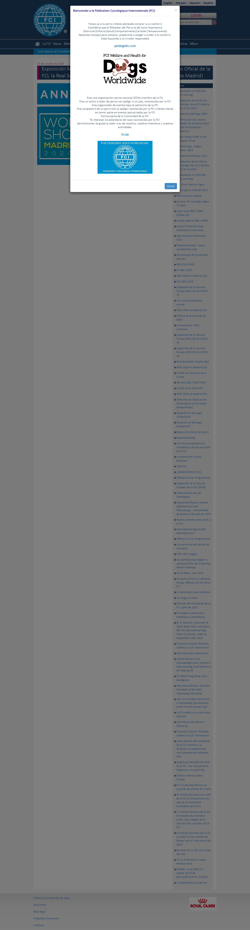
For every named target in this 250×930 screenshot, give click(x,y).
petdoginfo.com (125, 46)
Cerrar (171, 186)
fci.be (125, 134)
